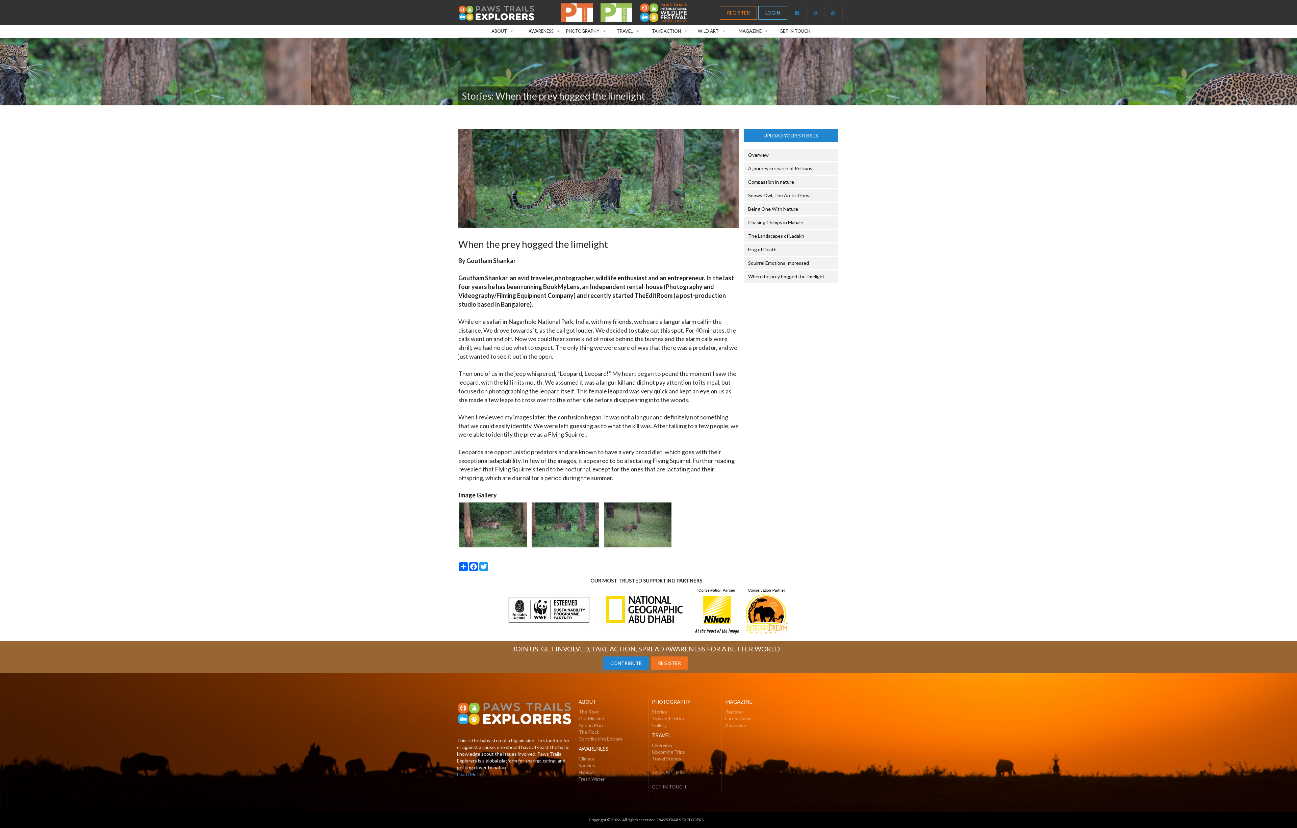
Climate (587, 758)
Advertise (735, 725)
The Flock (589, 732)
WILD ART (711, 29)
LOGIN (772, 13)
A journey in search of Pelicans (780, 168)
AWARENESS (541, 29)
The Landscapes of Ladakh (776, 236)
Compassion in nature (771, 182)
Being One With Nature (773, 209)
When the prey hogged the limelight (786, 276)
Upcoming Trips (668, 752)
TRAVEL (627, 29)
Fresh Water (592, 779)
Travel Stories (666, 758)
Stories (659, 712)
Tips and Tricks (668, 718)
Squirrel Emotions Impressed (778, 263)
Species (587, 765)
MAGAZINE (756, 29)
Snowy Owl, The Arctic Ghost (779, 195)
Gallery (659, 725)
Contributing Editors (600, 739)
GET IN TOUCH (795, 31)
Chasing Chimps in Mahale (775, 222)
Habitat (586, 772)
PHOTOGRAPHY (583, 29)
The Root (589, 712)
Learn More (469, 774)
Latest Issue (738, 718)
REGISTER (738, 13)
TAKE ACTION (671, 29)
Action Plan (591, 725)
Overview (758, 155)
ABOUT (504, 29)
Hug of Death (762, 249)
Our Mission (591, 718)
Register (734, 712)
